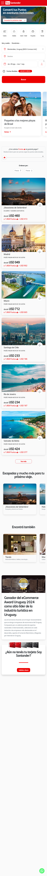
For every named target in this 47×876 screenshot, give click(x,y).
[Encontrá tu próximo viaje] (23, 15)
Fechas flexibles (12, 71)
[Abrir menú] (2, 2)
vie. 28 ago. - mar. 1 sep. (16, 64)
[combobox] (24, 49)
